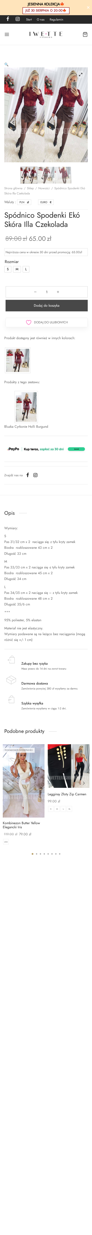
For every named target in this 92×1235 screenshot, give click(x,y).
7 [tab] (55, 854)
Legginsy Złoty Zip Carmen (67, 794)
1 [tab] (32, 854)
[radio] (7, 269)
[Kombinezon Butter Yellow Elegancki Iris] (24, 781)
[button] (6, 64)
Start (29, 19)
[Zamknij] (88, 7)
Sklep (30, 188)
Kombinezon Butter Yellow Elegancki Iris (21, 825)
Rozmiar (12, 262)
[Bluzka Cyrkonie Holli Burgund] (26, 406)
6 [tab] (52, 854)
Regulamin (56, 19)
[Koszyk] (85, 34)
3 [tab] (40, 854)
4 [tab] (44, 854)
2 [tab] (36, 854)
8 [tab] (59, 854)
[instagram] (17, 19)
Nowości (44, 188)
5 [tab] (48, 854)
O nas (41, 19)
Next (78, 122)
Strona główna (13, 188)
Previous (13, 122)
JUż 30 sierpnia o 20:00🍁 (46, 10)
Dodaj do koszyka (46, 305)
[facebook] (7, 19)
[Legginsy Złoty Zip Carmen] (68, 766)
